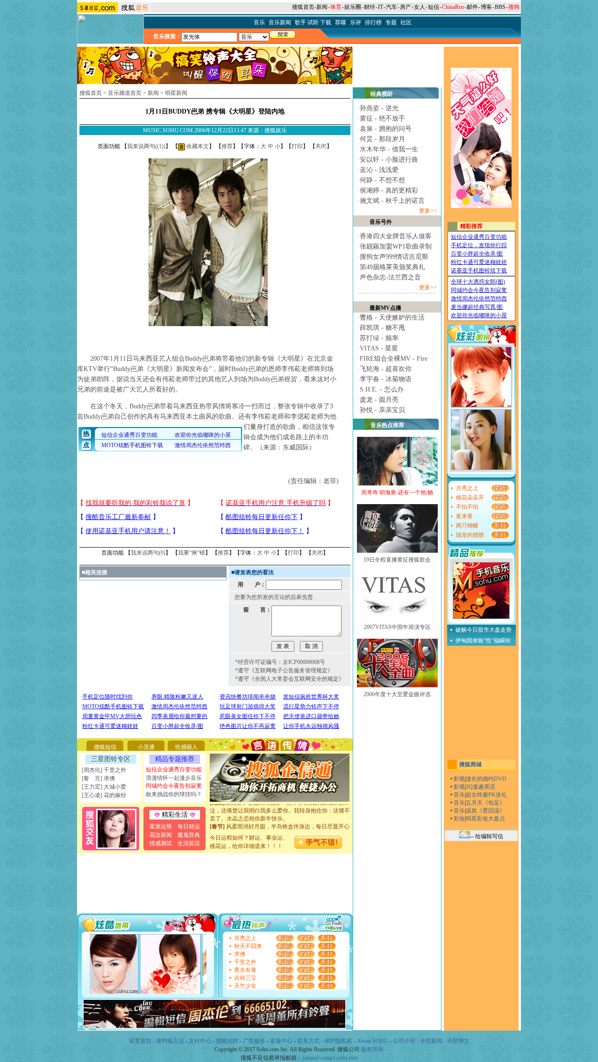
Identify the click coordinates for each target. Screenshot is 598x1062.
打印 (297, 146)
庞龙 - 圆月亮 (379, 399)
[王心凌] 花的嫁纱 (104, 795)
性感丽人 (186, 747)
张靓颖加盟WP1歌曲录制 (396, 246)
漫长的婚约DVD (486, 779)
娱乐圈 (352, 7)
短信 (433, 7)
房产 (405, 7)
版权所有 (372, 1049)
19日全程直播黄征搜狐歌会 (397, 559)
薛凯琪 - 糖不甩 (382, 327)
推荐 (227, 146)
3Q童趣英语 (480, 787)
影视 (459, 779)
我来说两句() (146, 146)
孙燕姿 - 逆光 (379, 108)
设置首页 (140, 1041)
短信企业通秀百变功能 (174, 769)
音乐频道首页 (125, 93)
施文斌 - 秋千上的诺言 (392, 200)
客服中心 (281, 1041)
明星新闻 (176, 93)
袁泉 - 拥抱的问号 (386, 128)
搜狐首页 (303, 7)
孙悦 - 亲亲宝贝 (382, 409)
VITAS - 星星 (379, 348)
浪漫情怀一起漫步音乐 (174, 778)
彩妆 (459, 818)
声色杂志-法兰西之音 (390, 277)
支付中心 (200, 1041)
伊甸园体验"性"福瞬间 (483, 640)
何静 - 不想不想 (382, 180)
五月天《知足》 (485, 802)
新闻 (321, 7)
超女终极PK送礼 (486, 794)
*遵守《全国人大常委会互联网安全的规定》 (289, 679)
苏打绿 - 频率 (379, 338)
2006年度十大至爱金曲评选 (397, 694)
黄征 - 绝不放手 (382, 118)
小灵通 (146, 747)
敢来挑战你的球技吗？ (174, 794)
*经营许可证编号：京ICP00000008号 (280, 662)
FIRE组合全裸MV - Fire (393, 358)
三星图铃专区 (110, 759)
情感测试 (161, 843)
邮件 (472, 7)
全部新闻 (431, 1041)
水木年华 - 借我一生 (389, 149)
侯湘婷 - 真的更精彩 (389, 190)
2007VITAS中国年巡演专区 (397, 627)
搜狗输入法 (170, 1041)
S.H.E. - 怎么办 (382, 389)
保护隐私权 (338, 1041)
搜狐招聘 (227, 1041)
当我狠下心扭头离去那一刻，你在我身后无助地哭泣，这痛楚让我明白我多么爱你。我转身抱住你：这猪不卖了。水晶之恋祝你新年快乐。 (280, 804)
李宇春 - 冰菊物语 (386, 379)
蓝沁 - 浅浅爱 (379, 169)
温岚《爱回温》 (485, 810)
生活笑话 (189, 843)
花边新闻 (161, 835)
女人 (419, 7)
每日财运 (189, 826)
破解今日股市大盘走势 (484, 630)
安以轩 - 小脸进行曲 (389, 159)
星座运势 (161, 826)
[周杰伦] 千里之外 (104, 770)
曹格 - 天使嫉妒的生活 (392, 317)
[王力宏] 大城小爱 (104, 787)
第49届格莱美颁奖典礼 (392, 267)
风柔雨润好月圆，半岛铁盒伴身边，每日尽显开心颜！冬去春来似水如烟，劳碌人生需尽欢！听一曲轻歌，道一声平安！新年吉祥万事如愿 (280, 828)
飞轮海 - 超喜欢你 (386, 368)
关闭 (321, 146)
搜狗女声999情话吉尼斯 (394, 256)
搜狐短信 (105, 747)
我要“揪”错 (191, 552)
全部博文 (458, 1041)
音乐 (459, 794)
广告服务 (254, 1041)
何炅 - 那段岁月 (382, 139)
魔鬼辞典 (189, 835)
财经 (369, 7)
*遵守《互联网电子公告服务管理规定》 (284, 670)
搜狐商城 (470, 764)
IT (380, 7)
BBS (500, 7)
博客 (486, 7)
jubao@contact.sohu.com (330, 1058)
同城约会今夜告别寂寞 (174, 786)
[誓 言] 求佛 (98, 778)
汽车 (391, 7)
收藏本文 (197, 146)
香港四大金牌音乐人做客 (396, 236)
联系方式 (308, 1041)
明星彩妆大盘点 (485, 818)
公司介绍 (404, 1041)
